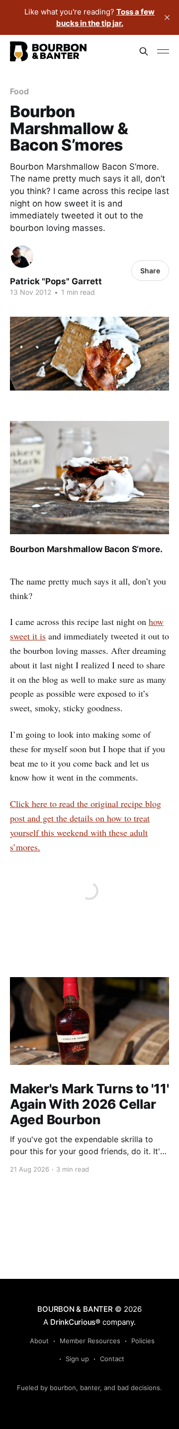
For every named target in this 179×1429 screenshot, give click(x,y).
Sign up (77, 1359)
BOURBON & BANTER (74, 1309)
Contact (112, 1359)
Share (150, 270)
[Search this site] (144, 51)
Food (19, 91)
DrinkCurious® (75, 1322)
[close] (167, 17)
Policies (143, 1341)
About (39, 1341)
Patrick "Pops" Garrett (56, 281)
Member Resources (90, 1341)
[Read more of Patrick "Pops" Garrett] (22, 256)
